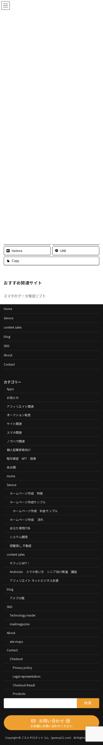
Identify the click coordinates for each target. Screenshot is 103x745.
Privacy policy (22, 667)
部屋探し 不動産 (21, 545)
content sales (13, 327)
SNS (6, 346)
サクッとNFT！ (20, 563)
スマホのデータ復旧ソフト (25, 295)
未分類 (11, 467)
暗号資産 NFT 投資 (21, 458)
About (8, 355)
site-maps (16, 641)
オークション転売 (19, 415)
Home (8, 309)
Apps (10, 389)
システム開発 (19, 537)
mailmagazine (20, 624)
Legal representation (26, 676)
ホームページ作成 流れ (27, 519)
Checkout (16, 659)
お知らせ (13, 397)
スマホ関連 (14, 432)
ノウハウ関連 (16, 441)
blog (7, 336)
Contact (9, 364)
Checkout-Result (24, 685)
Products (19, 693)
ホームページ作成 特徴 (26, 493)
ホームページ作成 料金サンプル (35, 510)
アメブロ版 (17, 597)
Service (8, 318)
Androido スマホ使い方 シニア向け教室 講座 (43, 571)
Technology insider (23, 615)
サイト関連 (14, 423)
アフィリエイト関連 (20, 406)
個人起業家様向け (19, 450)
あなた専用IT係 (20, 528)
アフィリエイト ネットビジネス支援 (34, 580)
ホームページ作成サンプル (28, 502)
